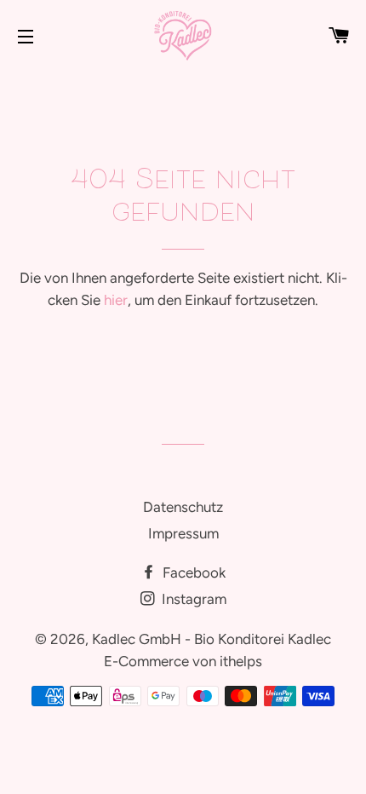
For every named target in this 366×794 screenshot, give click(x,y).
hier (116, 299)
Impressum (183, 533)
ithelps (241, 661)
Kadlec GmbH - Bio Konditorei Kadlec (211, 638)
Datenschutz (183, 506)
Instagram (192, 598)
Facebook (192, 572)
